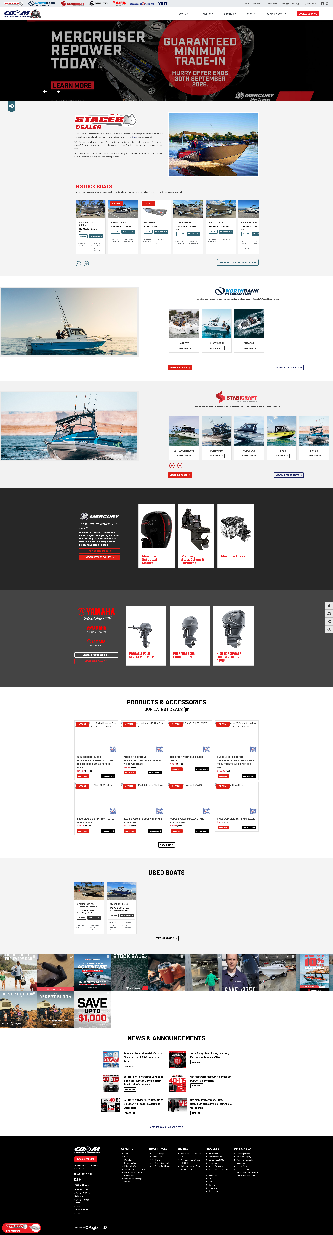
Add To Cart (83, 776)
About (246, 3)
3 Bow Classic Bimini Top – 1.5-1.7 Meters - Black (95, 820)
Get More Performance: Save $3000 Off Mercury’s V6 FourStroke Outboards (211, 1103)
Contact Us (258, 3)
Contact (127, 1156)
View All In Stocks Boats (237, 262)
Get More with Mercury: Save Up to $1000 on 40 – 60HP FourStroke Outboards (143, 1103)
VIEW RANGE (183, 348)
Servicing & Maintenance (247, 1172)
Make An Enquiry (244, 1156)
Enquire (83, 236)
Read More (130, 1066)
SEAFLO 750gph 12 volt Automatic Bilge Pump (142, 820)
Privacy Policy (130, 1166)
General (127, 1148)
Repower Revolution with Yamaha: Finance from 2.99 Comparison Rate (143, 1057)
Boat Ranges (158, 1148)
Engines (182, 1148)
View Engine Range (98, 551)
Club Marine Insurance (246, 1175)
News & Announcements (166, 1038)
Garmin (212, 1184)
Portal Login (129, 1160)
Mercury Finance (244, 1169)
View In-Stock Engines (95, 655)
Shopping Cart (130, 1163)
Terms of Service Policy (134, 1169)
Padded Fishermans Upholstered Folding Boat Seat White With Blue (142, 760)
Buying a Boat (243, 1148)
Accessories (214, 1163)
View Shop (165, 845)
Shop (250, 13)
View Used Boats (165, 938)
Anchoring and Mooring (218, 1169)
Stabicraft (156, 1160)
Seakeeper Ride (215, 1156)
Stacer (134, 137)
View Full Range (179, 367)
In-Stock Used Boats (161, 1166)
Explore (82, 77)
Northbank (157, 1156)
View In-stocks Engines (98, 557)
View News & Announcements (165, 1127)
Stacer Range (158, 1153)
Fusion (212, 1181)
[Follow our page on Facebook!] (322, 3)
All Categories (215, 1153)
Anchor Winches (216, 1166)
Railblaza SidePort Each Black (236, 818)
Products (212, 1148)
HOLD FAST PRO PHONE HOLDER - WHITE (187, 758)
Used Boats (166, 872)
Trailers (205, 13)
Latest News (272, 3)
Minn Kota (213, 1188)
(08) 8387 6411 (84, 1173)
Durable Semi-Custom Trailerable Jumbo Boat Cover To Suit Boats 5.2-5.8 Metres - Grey (235, 762)
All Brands (213, 1175)
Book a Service (308, 13)
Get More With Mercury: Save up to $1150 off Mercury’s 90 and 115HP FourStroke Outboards (144, 1080)
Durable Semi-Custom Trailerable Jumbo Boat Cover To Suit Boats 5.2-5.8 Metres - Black (95, 762)
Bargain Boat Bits (216, 1160)
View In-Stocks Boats (287, 367)
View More (110, 1060)
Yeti (210, 1178)
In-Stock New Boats (161, 1163)
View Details (95, 236)
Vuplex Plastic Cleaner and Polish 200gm (187, 820)
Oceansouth (214, 1191)
